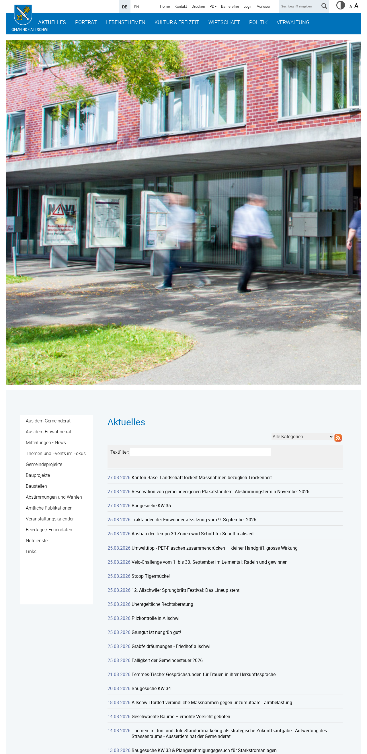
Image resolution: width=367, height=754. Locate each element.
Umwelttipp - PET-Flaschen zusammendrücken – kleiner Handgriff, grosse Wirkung (215, 548)
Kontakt (181, 6)
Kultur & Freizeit (177, 22)
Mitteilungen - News (46, 442)
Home (165, 6)
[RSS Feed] (338, 441)
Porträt (86, 22)
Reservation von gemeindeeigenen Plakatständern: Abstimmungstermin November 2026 (220, 491)
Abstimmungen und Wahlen (54, 497)
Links (31, 551)
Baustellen (36, 486)
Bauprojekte (38, 475)
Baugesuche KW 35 (151, 505)
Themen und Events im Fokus (56, 453)
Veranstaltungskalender (50, 519)
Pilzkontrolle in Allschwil (156, 618)
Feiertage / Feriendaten (49, 529)
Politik (258, 22)
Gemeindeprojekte (44, 464)
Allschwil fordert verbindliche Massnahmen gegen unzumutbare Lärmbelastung (212, 702)
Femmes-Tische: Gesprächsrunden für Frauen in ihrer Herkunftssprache (204, 674)
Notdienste (37, 540)
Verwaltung (293, 22)
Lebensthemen (125, 22)
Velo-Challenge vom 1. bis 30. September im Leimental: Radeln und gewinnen (210, 562)
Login (247, 6)
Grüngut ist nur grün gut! (156, 632)
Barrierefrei (230, 6)
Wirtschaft (224, 22)
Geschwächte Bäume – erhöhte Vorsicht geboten (181, 716)
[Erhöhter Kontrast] (340, 8)
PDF (213, 6)
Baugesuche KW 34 (151, 688)
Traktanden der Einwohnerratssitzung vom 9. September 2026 (194, 519)
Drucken (198, 6)
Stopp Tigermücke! (151, 576)
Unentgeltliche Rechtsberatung (162, 604)
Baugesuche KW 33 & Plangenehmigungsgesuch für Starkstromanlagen (204, 750)
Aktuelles (52, 22)
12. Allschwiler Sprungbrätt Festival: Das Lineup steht (185, 590)
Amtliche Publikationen (49, 508)
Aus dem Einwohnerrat (48, 431)
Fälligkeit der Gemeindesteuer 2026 (167, 660)
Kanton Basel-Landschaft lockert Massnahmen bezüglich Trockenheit (202, 477)
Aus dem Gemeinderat (48, 421)
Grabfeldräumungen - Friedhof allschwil (172, 646)
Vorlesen (264, 6)
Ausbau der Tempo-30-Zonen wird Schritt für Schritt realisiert (193, 533)
